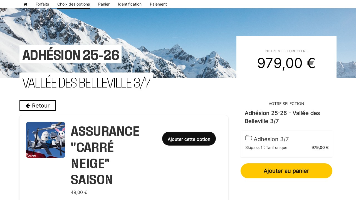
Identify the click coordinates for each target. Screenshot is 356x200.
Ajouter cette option (189, 139)
